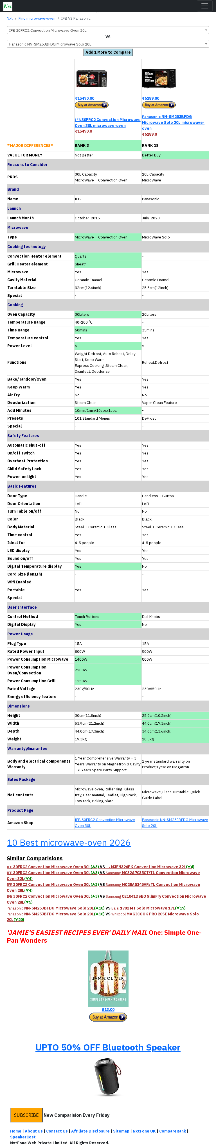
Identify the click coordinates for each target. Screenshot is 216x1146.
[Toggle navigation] (205, 6)
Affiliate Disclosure (90, 1131)
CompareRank (172, 1131)
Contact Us (57, 1131)
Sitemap (121, 1131)
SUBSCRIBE (26, 1115)
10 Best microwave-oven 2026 (69, 842)
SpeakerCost (23, 1137)
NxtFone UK (144, 1131)
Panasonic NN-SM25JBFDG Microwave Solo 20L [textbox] (50, 44)
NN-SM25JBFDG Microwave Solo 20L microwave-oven (173, 122)
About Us (34, 1131)
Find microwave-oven (37, 18)
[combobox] (108, 30)
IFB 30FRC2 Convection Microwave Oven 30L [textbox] (48, 30)
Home (15, 1131)
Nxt (10, 18)
